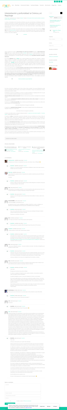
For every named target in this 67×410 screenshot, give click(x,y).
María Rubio (12, 165)
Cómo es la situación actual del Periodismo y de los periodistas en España (38, 151)
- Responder (25, 160)
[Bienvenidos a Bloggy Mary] (51, 30)
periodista (6, 19)
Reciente (55, 17)
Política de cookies (28, 407)
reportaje (9, 19)
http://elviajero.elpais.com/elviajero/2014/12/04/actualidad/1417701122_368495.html (24, 239)
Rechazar (48, 406)
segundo (31, 54)
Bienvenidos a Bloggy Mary (57, 31)
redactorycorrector (11, 160)
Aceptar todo (42, 406)
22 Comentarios (13, 19)
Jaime (9, 311)
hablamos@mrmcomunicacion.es (13, 1)
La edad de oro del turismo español (34, 113)
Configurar (55, 406)
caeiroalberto (10, 228)
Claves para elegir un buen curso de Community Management (55, 21)
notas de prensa (13, 30)
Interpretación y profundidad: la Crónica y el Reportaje (55, 26)
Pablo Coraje (10, 172)
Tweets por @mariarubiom (53, 56)
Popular (51, 17)
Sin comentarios (13, 151)
